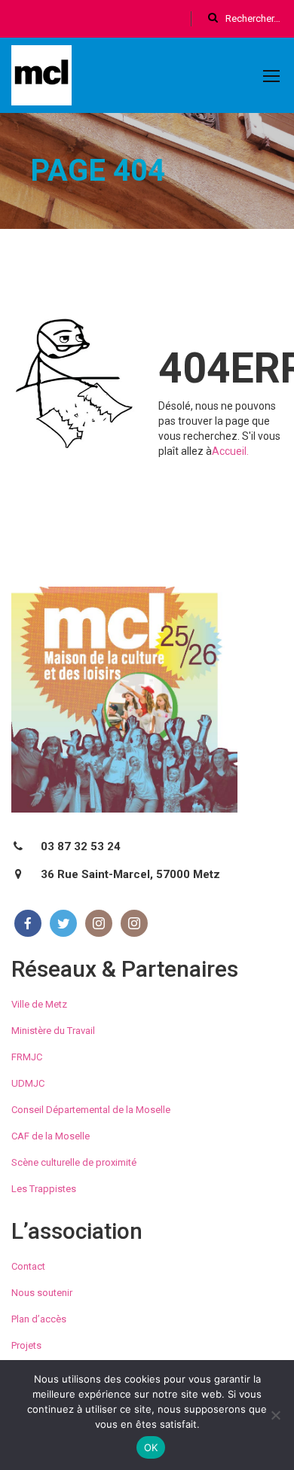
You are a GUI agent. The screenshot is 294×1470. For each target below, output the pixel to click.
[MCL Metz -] (41, 78)
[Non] (275, 1415)
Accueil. (230, 451)
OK (151, 1447)
